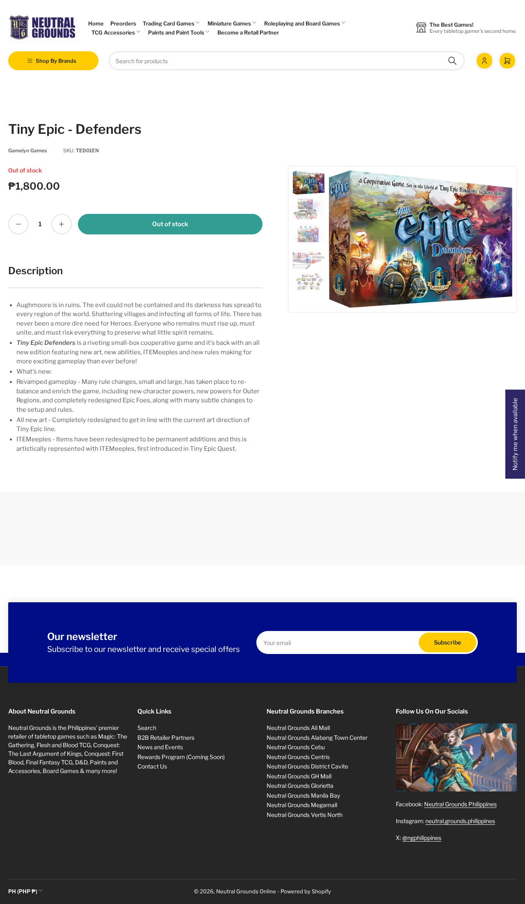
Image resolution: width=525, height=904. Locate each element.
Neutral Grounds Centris (298, 756)
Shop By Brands (56, 60)
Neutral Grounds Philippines (460, 804)
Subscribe (447, 642)
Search (146, 727)
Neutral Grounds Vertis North (304, 814)
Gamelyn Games (27, 150)
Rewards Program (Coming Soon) (181, 756)
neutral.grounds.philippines (460, 820)
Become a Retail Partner (248, 32)
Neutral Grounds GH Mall (299, 776)
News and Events (160, 746)
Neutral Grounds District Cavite (307, 766)
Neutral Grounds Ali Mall (298, 727)
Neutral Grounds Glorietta (300, 785)
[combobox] (287, 60)
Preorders (123, 23)
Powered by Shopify (306, 891)
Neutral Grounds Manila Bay (303, 795)
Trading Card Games (168, 23)
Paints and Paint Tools (176, 32)
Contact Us (152, 766)
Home (96, 23)
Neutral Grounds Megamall (302, 804)
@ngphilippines (421, 837)
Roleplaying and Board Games (302, 23)
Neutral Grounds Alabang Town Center (317, 737)
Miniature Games (229, 23)
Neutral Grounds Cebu (296, 746)
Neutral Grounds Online (246, 891)
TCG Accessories (113, 32)
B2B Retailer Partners (165, 737)
